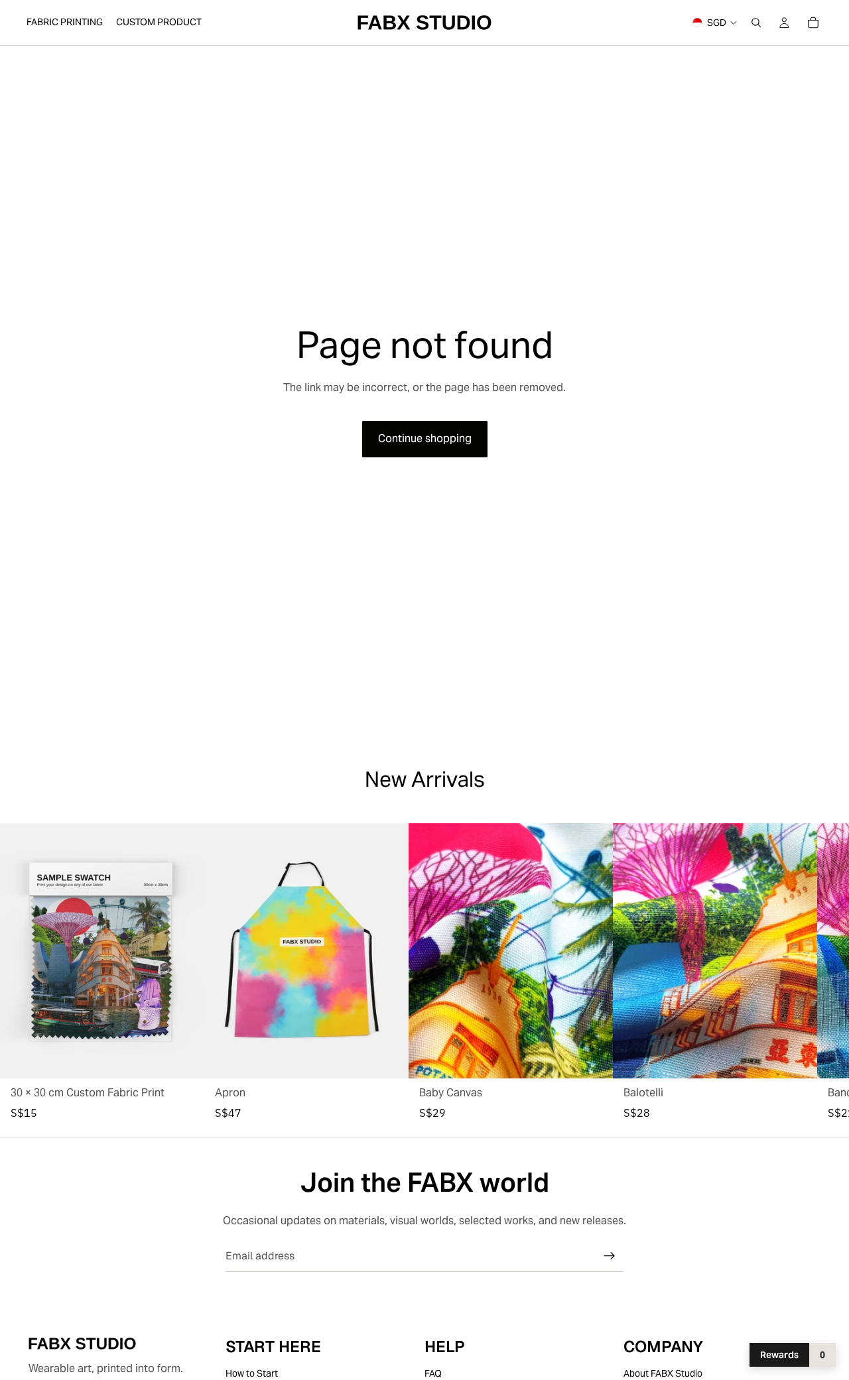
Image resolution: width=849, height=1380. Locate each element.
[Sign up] (609, 1256)
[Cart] (813, 22)
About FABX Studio (662, 1373)
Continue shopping (425, 438)
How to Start (252, 1373)
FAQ (433, 1373)
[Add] (184, 1058)
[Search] (756, 22)
